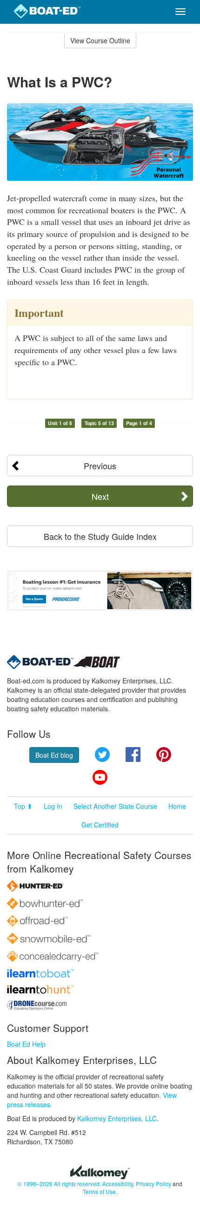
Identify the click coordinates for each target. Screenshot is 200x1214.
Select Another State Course (115, 806)
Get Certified (100, 824)
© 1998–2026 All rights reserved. (59, 1184)
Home (177, 806)
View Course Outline (100, 40)
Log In (53, 806)
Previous (100, 465)
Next (100, 496)
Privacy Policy (153, 1184)
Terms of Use (99, 1191)
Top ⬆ (23, 806)
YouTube (100, 777)
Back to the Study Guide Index (100, 536)
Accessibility (117, 1184)
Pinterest (163, 754)
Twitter (102, 754)
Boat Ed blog (54, 755)
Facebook (133, 754)
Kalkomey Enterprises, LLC (117, 1118)
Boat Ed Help (26, 1044)
